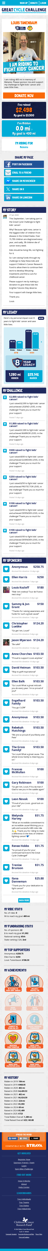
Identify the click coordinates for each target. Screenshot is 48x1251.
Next (42, 342)
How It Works (24, 1181)
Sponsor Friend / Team (24, 1162)
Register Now (24, 1159)
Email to (21, 172)
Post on (22, 164)
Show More (24, 900)
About (24, 1184)
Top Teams (24, 1202)
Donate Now (24, 95)
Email (25, 1138)
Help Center (24, 1187)
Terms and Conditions (24, 1237)
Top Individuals (24, 1199)
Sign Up (24, 3)
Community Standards (11, 1234)
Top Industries (24, 1208)
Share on (23, 180)
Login (43, 3)
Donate (34, 3)
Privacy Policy (39, 1234)
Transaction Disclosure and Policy (26, 1234)
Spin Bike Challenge (24, 1169)
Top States (24, 1205)
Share (13, 1138)
